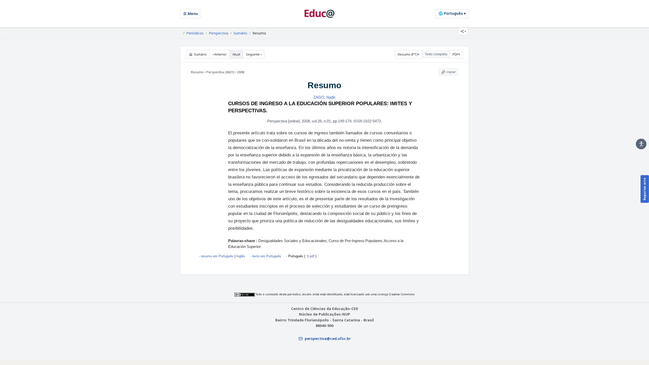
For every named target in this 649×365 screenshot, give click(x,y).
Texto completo (436, 54)
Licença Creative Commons (395, 294)
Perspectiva (218, 33)
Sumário (240, 33)
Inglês (240, 256)
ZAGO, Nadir (324, 97)
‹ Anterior (219, 54)
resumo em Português (217, 256)
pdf (312, 256)
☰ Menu (190, 13)
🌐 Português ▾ (452, 13)
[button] (463, 31)
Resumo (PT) (408, 54)
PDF (455, 54)
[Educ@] (319, 13)
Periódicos (195, 33)
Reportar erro (644, 189)
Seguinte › (254, 54)
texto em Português (266, 256)
